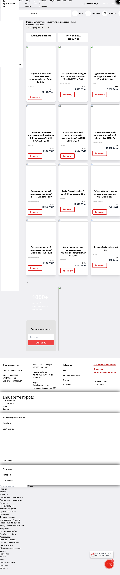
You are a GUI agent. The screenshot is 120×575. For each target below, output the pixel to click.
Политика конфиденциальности (105, 370)
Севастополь (9, 403)
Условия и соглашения (105, 364)
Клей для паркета (41, 35)
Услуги (66, 380)
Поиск (34, 13)
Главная (30, 22)
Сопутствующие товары (60, 22)
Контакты (67, 384)
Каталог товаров (41, 22)
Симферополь (9, 400)
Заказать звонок (109, 3)
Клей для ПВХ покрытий (73, 37)
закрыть (4, 568)
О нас (65, 370)
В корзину (35, 97)
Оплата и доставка (71, 375)
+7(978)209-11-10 (40, 367)
